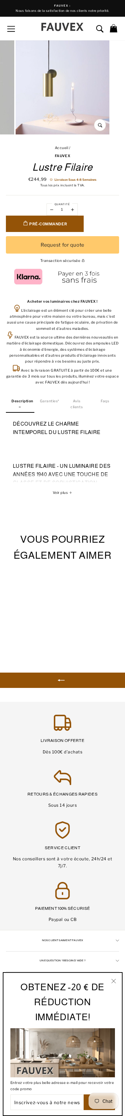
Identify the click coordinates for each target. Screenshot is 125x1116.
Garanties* (49, 401)
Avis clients (76, 404)
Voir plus (61, 492)
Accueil (61, 148)
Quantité (62, 204)
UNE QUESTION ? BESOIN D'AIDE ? (62, 960)
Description (22, 401)
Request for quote (62, 245)
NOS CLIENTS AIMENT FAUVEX (62, 940)
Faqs (105, 401)
